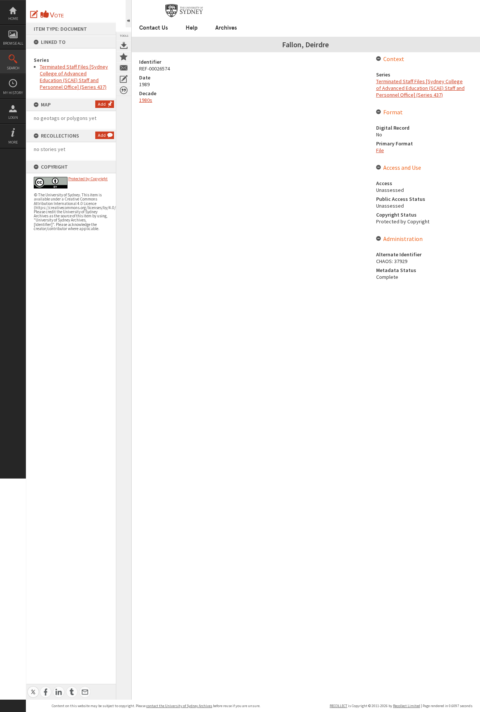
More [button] (13, 142)
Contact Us (153, 28)
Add (102, 104)
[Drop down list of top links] (448, 4)
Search (13, 68)
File (380, 150)
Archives (226, 28)
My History (13, 92)
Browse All (13, 43)
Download (123, 45)
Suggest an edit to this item (34, 14)
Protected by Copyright (88, 178)
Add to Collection (123, 56)
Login (13, 117)
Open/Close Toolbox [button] (128, 13)
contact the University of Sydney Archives (179, 705)
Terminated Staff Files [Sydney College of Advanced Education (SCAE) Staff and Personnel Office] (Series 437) (74, 76)
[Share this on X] (33, 687)
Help (192, 28)
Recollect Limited (406, 705)
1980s (145, 100)
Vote (52, 14)
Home (13, 18)
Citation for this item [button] (123, 90)
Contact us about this (123, 67)
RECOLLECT (338, 705)
